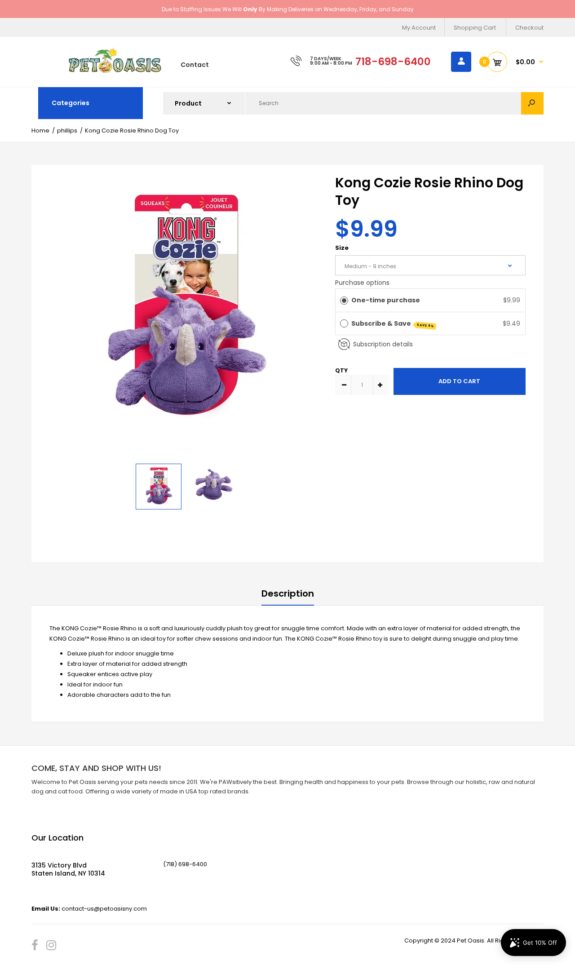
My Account (419, 27)
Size (342, 247)
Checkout (529, 27)
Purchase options (362, 282)
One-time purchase (385, 300)
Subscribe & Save (393, 323)
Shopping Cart (475, 27)
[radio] (344, 300)
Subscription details (383, 344)
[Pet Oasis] (115, 71)
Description (287, 593)
